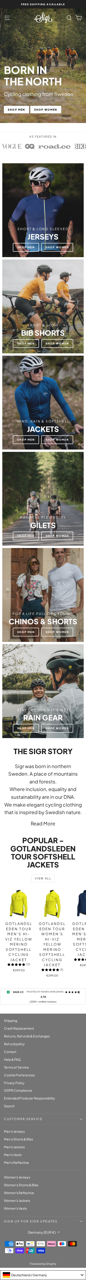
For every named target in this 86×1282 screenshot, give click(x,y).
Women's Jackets (17, 1200)
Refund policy (14, 1044)
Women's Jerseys (17, 1177)
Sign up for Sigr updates (30, 1221)
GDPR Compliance (18, 1090)
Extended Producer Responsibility (29, 1098)
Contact (10, 1052)
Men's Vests (13, 1155)
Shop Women (45, 109)
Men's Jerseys (14, 1131)
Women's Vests (15, 1208)
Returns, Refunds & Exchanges (27, 1036)
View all (43, 878)
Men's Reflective (16, 1162)
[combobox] (43, 1274)
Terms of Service (16, 1067)
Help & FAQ (12, 1059)
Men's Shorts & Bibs (18, 1139)
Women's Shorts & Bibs (21, 1185)
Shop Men (16, 109)
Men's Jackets (14, 1147)
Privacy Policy (14, 1083)
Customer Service (23, 1119)
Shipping (10, 1020)
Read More (43, 823)
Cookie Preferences (19, 1075)
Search (9, 1106)
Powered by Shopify (43, 1264)
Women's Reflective (19, 1193)
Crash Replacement (19, 1028)
